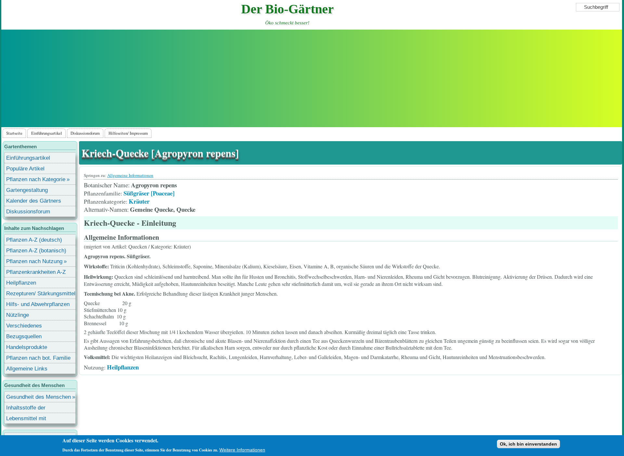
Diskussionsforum (85, 133)
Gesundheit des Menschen (38, 397)
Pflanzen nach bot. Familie (38, 358)
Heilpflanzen (123, 367)
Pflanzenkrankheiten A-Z (36, 272)
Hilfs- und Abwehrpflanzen (38, 304)
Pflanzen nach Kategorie (35, 179)
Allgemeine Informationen (130, 175)
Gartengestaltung (27, 190)
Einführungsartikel (46, 133)
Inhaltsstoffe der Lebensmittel (26, 409)
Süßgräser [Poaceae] (149, 193)
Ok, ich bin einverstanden (528, 444)
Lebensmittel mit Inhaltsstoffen (26, 419)
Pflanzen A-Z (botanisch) (36, 251)
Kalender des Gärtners (33, 201)
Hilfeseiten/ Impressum (128, 133)
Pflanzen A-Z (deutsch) (34, 240)
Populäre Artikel (25, 169)
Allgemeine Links (26, 369)
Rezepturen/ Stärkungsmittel (40, 293)
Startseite (14, 133)
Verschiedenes (24, 326)
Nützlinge (17, 315)
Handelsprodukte (26, 347)
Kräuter (139, 201)
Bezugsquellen (24, 336)
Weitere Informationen (242, 449)
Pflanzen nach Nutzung (34, 261)
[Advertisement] (312, 78)
